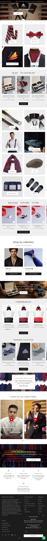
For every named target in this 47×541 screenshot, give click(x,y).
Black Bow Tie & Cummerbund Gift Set (9, 325)
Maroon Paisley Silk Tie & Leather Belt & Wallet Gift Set (23, 97)
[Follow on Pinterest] (9, 535)
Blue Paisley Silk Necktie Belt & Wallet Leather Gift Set (38, 97)
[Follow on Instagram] (5, 535)
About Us (26, 499)
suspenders (12, 149)
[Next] (44, 262)
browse (23, 14)
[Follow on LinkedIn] (15, 535)
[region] (23, 11)
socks (34, 193)
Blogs (25, 509)
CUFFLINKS (24, 203)
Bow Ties (40, 503)
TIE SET (15, 73)
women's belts (35, 149)
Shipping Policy (5, 523)
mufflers (12, 171)
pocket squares (12, 63)
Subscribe (33, 535)
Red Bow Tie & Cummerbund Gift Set (38, 325)
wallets (34, 127)
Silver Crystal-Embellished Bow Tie (38, 363)
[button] (22, 440)
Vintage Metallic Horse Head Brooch (38, 226)
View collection (13, 273)
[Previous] (3, 262)
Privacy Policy (5, 529)
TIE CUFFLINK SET (27, 73)
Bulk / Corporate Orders (29, 505)
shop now (23, 333)
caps (34, 171)
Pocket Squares (41, 505)
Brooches (40, 511)
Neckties (40, 499)
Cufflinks (40, 507)
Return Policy (5, 527)
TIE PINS (35, 203)
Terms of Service (6, 531)
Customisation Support (29, 503)
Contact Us (26, 501)
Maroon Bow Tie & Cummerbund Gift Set (23, 325)
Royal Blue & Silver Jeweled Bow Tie (8, 363)
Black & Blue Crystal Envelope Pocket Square (23, 363)
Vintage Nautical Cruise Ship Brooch (23, 226)
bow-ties (34, 41)
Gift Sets (40, 501)
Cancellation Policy (6, 525)
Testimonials (27, 511)
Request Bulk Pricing (23, 385)
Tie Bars (40, 509)
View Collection (23, 232)
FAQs (25, 507)
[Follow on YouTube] (12, 535)
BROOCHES (13, 203)
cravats (34, 63)
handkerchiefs (12, 193)
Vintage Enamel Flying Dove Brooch (8, 226)
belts (12, 127)
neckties (12, 41)
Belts (39, 513)
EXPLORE (23, 292)
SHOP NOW (23, 103)
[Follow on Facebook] (2, 535)
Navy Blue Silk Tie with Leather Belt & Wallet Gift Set (9, 97)
